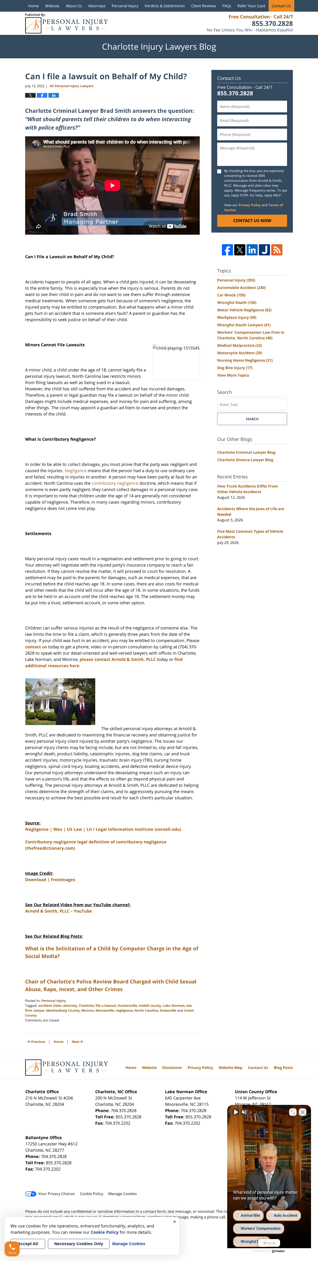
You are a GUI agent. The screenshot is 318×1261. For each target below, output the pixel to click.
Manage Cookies (122, 1193)
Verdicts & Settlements (165, 5)
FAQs (226, 5)
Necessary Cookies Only (78, 1243)
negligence (124, 1010)
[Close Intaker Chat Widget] (302, 1112)
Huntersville (127, 1005)
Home (33, 5)
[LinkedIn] (252, 249)
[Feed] (276, 249)
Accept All (28, 1243)
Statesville (168, 1010)
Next (77, 1041)
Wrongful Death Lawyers (244, 324)
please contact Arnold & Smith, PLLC (118, 659)
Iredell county (150, 1005)
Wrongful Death (236, 302)
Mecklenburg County (63, 1010)
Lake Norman (174, 1005)
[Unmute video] (235, 1112)
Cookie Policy (91, 1193)
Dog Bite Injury (234, 367)
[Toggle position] (293, 1112)
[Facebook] (227, 249)
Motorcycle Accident (239, 352)
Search (252, 419)
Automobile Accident (241, 287)
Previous (36, 1041)
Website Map (230, 1067)
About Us (74, 5)
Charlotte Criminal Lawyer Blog (246, 452)
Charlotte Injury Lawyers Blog (66, 23)
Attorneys (96, 5)
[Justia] (264, 249)
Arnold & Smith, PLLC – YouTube (58, 911)
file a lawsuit (105, 1005)
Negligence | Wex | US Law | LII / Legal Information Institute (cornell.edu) (103, 829)
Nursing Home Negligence (245, 360)
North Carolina (146, 1010)
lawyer (39, 1010)
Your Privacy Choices (56, 1193)
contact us (36, 646)
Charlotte (86, 1005)
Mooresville (104, 1010)
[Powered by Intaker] (278, 1251)
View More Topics (233, 375)
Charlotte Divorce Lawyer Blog (245, 459)
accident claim (49, 1005)
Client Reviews (203, 5)
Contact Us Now (252, 220)
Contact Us (281, 5)
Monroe (87, 1010)
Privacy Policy (250, 205)
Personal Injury (125, 5)
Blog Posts (283, 1067)
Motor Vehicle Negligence (244, 310)
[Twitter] (239, 249)
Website (52, 5)
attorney (70, 1005)
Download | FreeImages (50, 879)
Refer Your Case (251, 5)
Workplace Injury (236, 317)
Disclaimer (172, 1067)
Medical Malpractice (239, 345)
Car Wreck (231, 295)
